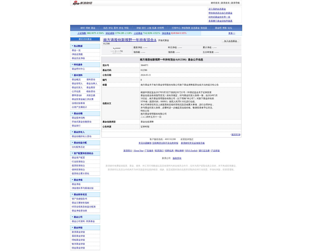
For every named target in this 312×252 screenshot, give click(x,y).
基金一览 (76, 50)
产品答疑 (215, 150)
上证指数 (81, 33)
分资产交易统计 (79, 107)
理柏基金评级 (78, 240)
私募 (154, 28)
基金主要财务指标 (80, 202)
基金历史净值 (78, 58)
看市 (116, 28)
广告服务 (149, 150)
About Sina (138, 150)
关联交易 (90, 95)
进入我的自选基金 (217, 9)
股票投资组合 (78, 165)
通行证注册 (204, 150)
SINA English (191, 150)
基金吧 (218, 28)
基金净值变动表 (79, 210)
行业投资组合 (78, 161)
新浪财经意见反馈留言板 (193, 143)
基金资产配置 (78, 157)
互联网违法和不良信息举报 (165, 143)
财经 (83, 28)
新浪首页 (225, 3)
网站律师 (179, 150)
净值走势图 (77, 54)
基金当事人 (91, 83)
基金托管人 (77, 87)
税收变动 (90, 91)
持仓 (121, 28)
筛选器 (204, 28)
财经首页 (215, 3)
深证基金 (166, 33)
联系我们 (159, 150)
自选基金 (195, 28)
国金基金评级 (78, 248)
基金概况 (76, 79)
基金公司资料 (78, 221)
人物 (149, 28)
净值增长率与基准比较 (83, 188)
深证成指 (110, 33)
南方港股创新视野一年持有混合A (129, 40)
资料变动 (90, 79)
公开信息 (76, 91)
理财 (88, 28)
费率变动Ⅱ (77, 95)
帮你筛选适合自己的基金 (220, 13)
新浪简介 (128, 150)
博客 (224, 28)
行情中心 (176, 28)
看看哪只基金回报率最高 (220, 21)
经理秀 (160, 28)
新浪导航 (235, 3)
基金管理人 (77, 83)
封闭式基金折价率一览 (219, 17)
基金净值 (76, 184)
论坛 (230, 28)
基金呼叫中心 (78, 69)
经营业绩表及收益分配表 (84, 206)
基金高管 (90, 87)
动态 (105, 28)
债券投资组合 (78, 169)
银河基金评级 (78, 244)
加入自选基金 (230, 41)
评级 (138, 28)
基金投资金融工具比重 (83, 99)
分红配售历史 (78, 147)
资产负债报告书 (79, 199)
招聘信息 (169, 150)
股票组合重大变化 (80, 173)
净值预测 (185, 28)
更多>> (228, 33)
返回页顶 (235, 134)
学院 (126, 28)
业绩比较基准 (78, 103)
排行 (144, 28)
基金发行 (76, 125)
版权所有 (177, 158)
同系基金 (90, 221)
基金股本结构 (78, 118)
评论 (111, 28)
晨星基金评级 (78, 236)
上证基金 (138, 33)
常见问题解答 (145, 143)
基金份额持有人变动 (81, 136)
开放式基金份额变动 (81, 121)
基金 (93, 28)
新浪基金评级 (78, 232)
